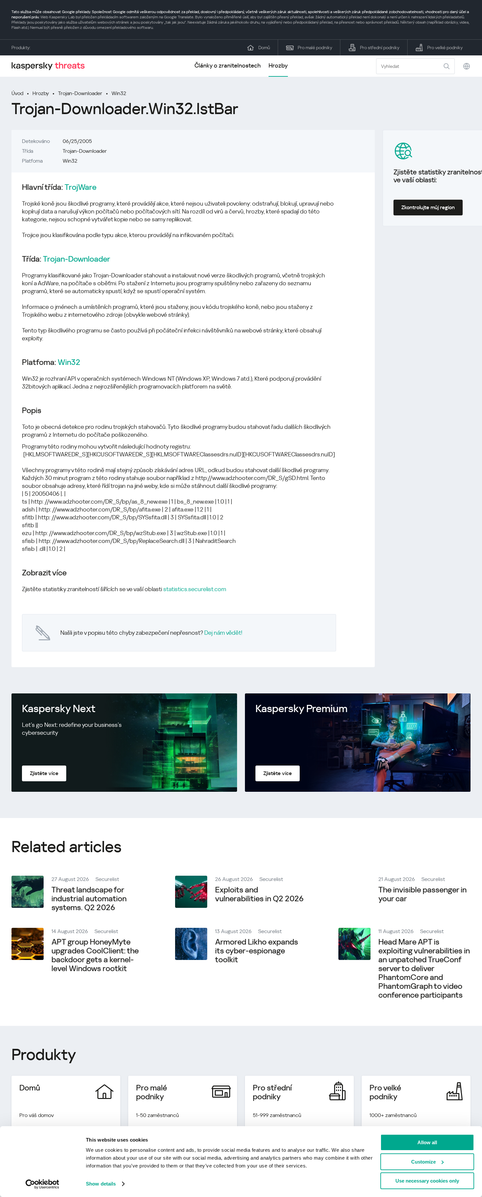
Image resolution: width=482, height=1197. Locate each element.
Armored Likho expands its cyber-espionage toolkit (256, 950)
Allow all (427, 1142)
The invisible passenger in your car (422, 894)
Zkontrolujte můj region (428, 207)
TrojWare (80, 187)
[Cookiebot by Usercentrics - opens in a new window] (42, 1184)
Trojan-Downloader (80, 93)
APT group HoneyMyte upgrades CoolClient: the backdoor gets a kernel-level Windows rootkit (95, 955)
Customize (423, 1162)
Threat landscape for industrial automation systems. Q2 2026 (89, 898)
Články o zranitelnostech (227, 65)
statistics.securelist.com (194, 589)
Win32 (118, 93)
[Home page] (50, 66)
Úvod (17, 93)
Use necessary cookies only (427, 1181)
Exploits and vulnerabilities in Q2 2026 (259, 894)
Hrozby (278, 65)
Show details (101, 1184)
